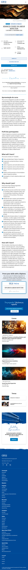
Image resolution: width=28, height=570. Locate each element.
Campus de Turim (5, 538)
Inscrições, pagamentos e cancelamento (9, 535)
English (17, 34)
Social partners (5, 526)
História (3, 521)
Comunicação (4, 489)
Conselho (3, 519)
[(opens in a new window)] (3, 465)
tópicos (3, 524)
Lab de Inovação (5, 514)
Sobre (3, 516)
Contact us (4, 532)
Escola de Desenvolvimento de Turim (9, 540)
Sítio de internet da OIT (6, 551)
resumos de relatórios (6, 506)
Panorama (4, 472)
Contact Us (14, 58)
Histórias (3, 503)
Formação (4, 470)
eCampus (4, 510)
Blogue (3, 549)
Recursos (4, 499)
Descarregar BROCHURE (14, 61)
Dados (3, 492)
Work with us (4, 528)
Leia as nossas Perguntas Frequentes (14, 308)
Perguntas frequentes (6, 533)
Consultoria (4, 490)
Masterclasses (4, 478)
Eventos (3, 495)
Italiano (3, 563)
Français (3, 559)
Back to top (26, 569)
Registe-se (14, 439)
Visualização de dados (6, 504)
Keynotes (3, 497)
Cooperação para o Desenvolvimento (9, 494)
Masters (4, 483)
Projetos (4, 485)
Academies (4, 475)
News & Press (4, 508)
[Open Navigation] (25, 2)
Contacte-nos (15, 311)
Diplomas (3, 477)
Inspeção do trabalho (16, 23)
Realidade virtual (5, 548)
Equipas (3, 523)
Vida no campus (5, 546)
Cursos (3, 474)
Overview (3, 487)
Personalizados (5, 480)
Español (21, 34)
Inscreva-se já (14, 65)
